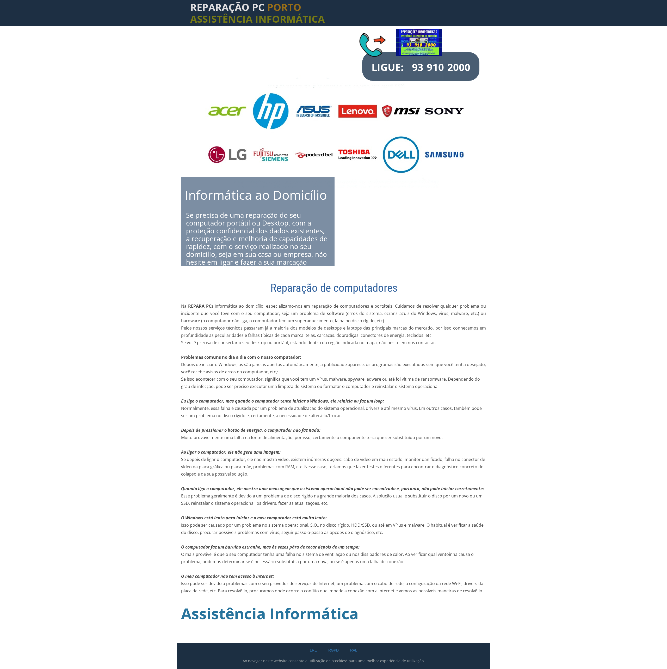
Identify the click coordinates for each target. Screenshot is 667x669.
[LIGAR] (373, 43)
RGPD (333, 650)
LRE (313, 650)
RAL (353, 650)
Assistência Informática (270, 613)
